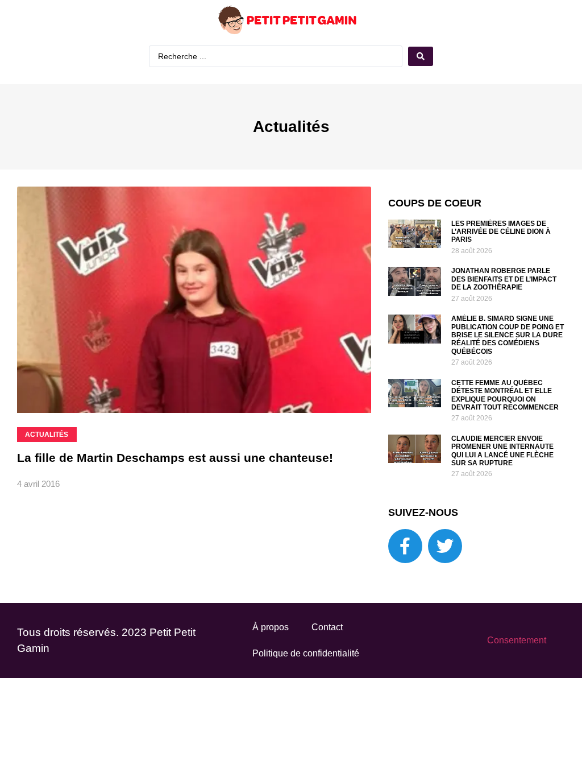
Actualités (291, 126)
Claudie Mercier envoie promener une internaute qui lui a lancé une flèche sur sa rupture (502, 451)
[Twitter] (445, 546)
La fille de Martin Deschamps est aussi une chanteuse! (175, 457)
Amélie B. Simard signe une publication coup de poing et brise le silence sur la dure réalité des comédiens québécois (507, 335)
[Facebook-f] (405, 546)
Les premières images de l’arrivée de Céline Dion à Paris (501, 232)
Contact (327, 627)
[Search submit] (420, 56)
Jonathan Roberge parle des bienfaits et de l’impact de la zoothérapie (503, 279)
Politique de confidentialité (305, 653)
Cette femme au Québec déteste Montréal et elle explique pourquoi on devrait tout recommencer (505, 395)
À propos (270, 627)
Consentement (516, 640)
